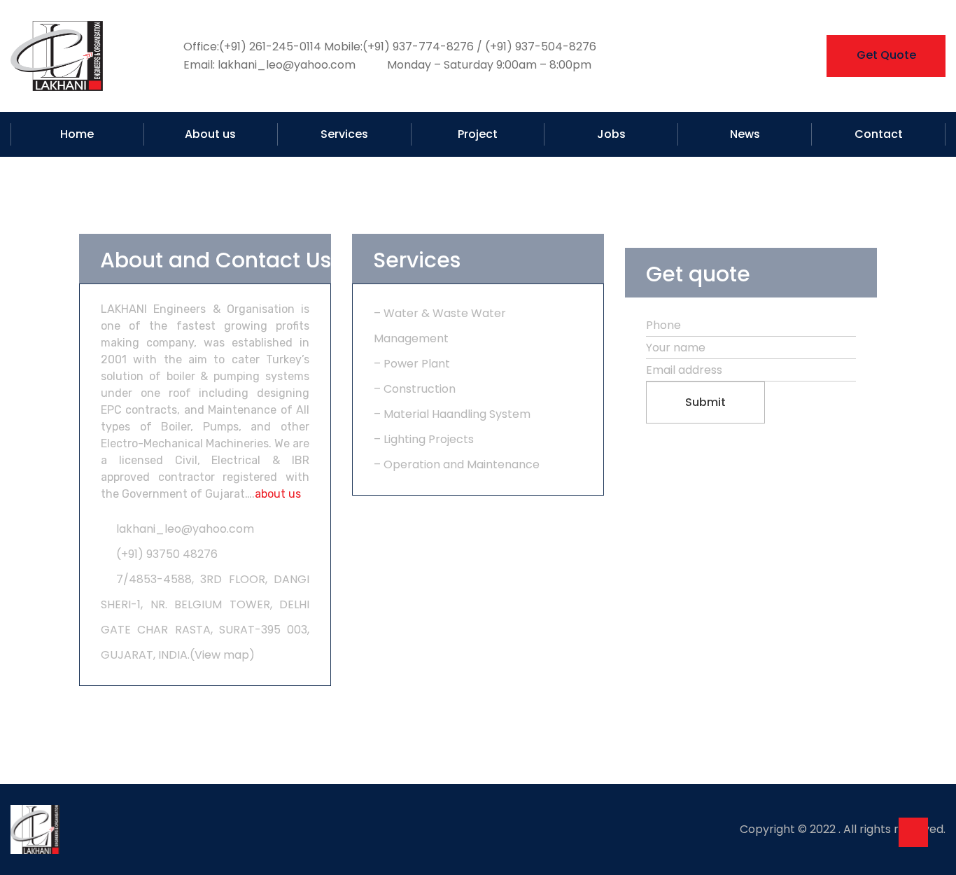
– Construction (415, 389)
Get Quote (886, 55)
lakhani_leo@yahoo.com (185, 529)
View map (222, 655)
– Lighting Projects (424, 439)
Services (344, 134)
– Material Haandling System (452, 414)
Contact (879, 134)
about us (278, 493)
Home (77, 134)
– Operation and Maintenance (457, 464)
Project (478, 134)
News (745, 134)
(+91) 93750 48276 (167, 554)
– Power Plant (412, 364)
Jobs (611, 134)
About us (210, 134)
